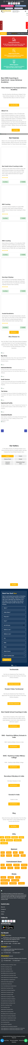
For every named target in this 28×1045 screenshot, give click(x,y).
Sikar (3, 855)
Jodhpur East (17, 840)
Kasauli (17, 867)
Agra (3, 864)
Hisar (3, 852)
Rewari (23, 855)
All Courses (13, 332)
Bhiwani (9, 852)
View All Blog (13, 826)
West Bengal (13, 883)
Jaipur (2, 840)
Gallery (2, 914)
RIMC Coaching (6, 240)
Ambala (3, 867)
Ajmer (15, 852)
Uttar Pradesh (15, 880)
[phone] (2, 1040)
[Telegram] (19, 3)
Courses (3, 911)
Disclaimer (14, 1042)
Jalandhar (16, 864)
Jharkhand (21, 883)
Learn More (15, 130)
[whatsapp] (26, 1040)
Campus (8, 456)
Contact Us (3, 909)
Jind (2, 837)
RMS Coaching (6, 204)
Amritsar (9, 855)
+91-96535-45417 (16, 952)
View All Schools (13, 726)
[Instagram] (16, 3)
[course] (14, 155)
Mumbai (7, 837)
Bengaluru (14, 837)
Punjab (17, 877)
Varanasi (9, 864)
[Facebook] (9, 3)
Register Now (7, 659)
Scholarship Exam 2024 (20, 463)
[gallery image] (14, 476)
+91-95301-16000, (7, 943)
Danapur (24, 867)
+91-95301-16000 (9, 1)
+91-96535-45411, (7, 952)
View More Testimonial (14, 684)
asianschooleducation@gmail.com (10, 941)
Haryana (3, 877)
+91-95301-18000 (20, 1)
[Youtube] (14, 3)
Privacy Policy (6, 1040)
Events (20, 456)
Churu (21, 852)
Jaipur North (4, 843)
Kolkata (21, 837)
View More (14, 584)
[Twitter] (12, 3)
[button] (3, 29)
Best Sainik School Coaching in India (12, 166)
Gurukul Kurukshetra (8, 313)
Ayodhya (10, 867)
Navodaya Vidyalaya (7, 277)
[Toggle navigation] (25, 11)
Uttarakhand (4, 883)
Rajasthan (11, 877)
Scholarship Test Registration (7, 5)
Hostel (20, 459)
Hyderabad (9, 840)
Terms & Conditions (14, 1040)
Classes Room (7, 459)
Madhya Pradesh (5, 880)
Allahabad (24, 864)
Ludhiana (16, 855)
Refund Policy (22, 1040)
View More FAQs (14, 105)
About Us (3, 907)
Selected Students (7, 463)
